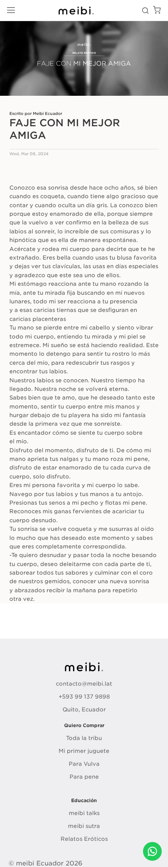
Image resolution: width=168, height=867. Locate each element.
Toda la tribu (84, 738)
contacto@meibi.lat (84, 684)
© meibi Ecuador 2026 (45, 863)
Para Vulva (84, 764)
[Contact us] (152, 851)
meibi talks (84, 813)
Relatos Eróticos (84, 839)
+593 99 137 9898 (84, 696)
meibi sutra (84, 826)
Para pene (84, 777)
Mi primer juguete (84, 751)
